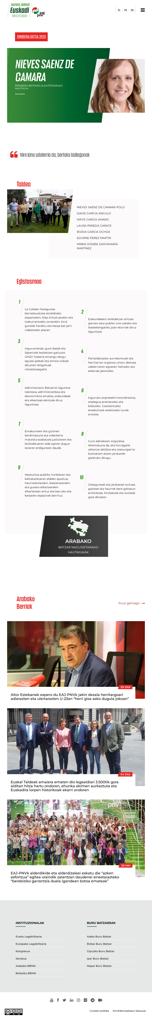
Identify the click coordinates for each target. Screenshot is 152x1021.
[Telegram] (92, 1000)
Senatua (21, 958)
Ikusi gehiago (129, 603)
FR (125, 10)
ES (119, 10)
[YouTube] (51, 1000)
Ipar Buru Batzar (98, 958)
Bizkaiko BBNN (26, 973)
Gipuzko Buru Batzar (100, 951)
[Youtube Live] (100, 1000)
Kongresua (23, 951)
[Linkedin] (71, 1000)
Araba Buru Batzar (99, 936)
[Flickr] (85, 1000)
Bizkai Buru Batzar (99, 943)
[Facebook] (57, 1000)
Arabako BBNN (26, 965)
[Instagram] (78, 1000)
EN (132, 10)
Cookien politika (99, 1010)
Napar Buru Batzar (99, 965)
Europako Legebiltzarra (31, 943)
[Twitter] (64, 1000)
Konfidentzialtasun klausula (129, 1010)
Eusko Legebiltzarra (29, 936)
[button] (142, 10)
